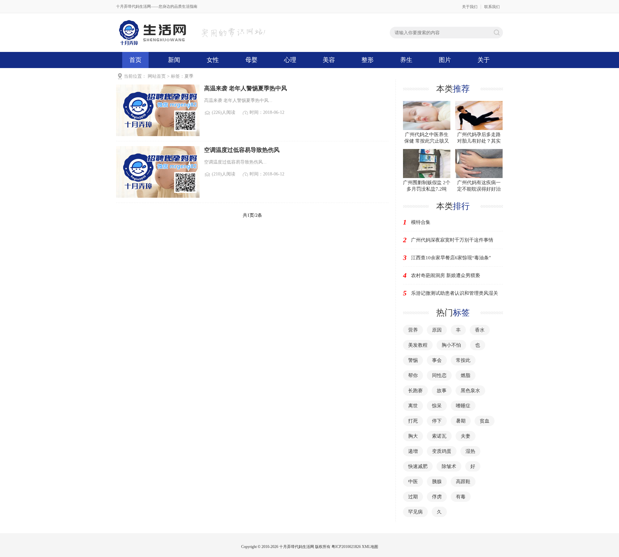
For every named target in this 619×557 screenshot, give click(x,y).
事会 (437, 360)
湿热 (470, 451)
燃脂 (465, 375)
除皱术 (449, 466)
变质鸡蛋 (441, 451)
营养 (413, 330)
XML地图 (370, 546)
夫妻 (465, 436)
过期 (413, 496)
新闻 (174, 59)
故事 (442, 390)
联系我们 (492, 7)
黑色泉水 (470, 390)
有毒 (461, 496)
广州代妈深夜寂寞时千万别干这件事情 (452, 240)
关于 (483, 59)
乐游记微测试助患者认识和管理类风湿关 (454, 293)
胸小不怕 (451, 345)
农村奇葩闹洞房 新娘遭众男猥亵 (445, 275)
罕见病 (415, 511)
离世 (413, 405)
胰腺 (437, 481)
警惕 (413, 360)
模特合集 (420, 222)
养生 (406, 59)
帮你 (413, 375)
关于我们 (469, 7)
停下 (437, 420)
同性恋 (439, 375)
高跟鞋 (463, 481)
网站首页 (157, 76)
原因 (437, 330)
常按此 (463, 360)
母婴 (251, 59)
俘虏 (437, 496)
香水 (480, 330)
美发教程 (417, 345)
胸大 (413, 436)
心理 (290, 59)
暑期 (461, 420)
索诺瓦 (439, 436)
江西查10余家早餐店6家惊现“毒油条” (451, 257)
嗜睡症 (463, 405)
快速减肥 (417, 466)
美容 (329, 59)
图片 (445, 59)
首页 (135, 59)
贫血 (484, 420)
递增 (413, 451)
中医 (413, 481)
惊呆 (437, 405)
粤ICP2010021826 (346, 546)
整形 (367, 59)
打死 (413, 420)
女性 (213, 59)
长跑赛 (415, 390)
